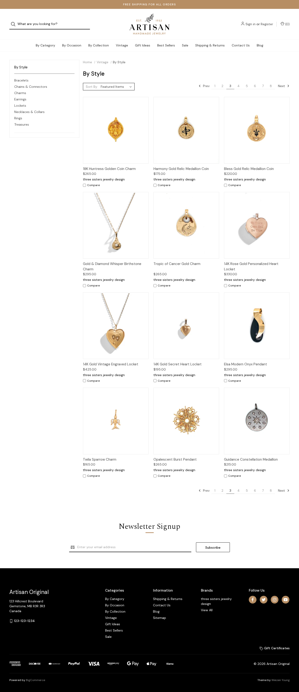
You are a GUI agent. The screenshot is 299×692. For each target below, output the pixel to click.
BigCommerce (35, 680)
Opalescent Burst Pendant (175, 459)
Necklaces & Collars (29, 112)
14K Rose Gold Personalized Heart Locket (251, 266)
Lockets (20, 105)
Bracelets (21, 80)
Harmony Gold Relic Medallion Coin (181, 168)
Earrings (20, 99)
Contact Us (241, 45)
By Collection (98, 45)
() (287, 24)
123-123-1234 (24, 621)
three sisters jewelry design (216, 601)
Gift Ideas (142, 45)
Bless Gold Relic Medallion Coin (249, 168)
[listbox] (117, 86)
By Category (45, 45)
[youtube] (286, 600)
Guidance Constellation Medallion (251, 459)
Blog (260, 45)
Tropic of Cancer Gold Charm (176, 263)
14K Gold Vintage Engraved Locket (110, 364)
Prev (206, 86)
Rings (18, 118)
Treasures (21, 124)
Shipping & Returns (210, 45)
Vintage (122, 45)
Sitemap (159, 618)
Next (282, 86)
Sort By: (92, 87)
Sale (185, 45)
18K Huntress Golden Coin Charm (109, 168)
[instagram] (275, 600)
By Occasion (71, 45)
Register (267, 24)
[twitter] (264, 600)
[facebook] (253, 600)
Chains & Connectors (30, 87)
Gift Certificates (276, 648)
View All (207, 610)
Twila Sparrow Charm (99, 459)
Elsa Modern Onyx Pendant (245, 364)
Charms (20, 93)
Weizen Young (280, 680)
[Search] (14, 24)
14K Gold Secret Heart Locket (177, 364)
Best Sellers (166, 45)
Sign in (251, 24)
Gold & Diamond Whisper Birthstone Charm (112, 266)
